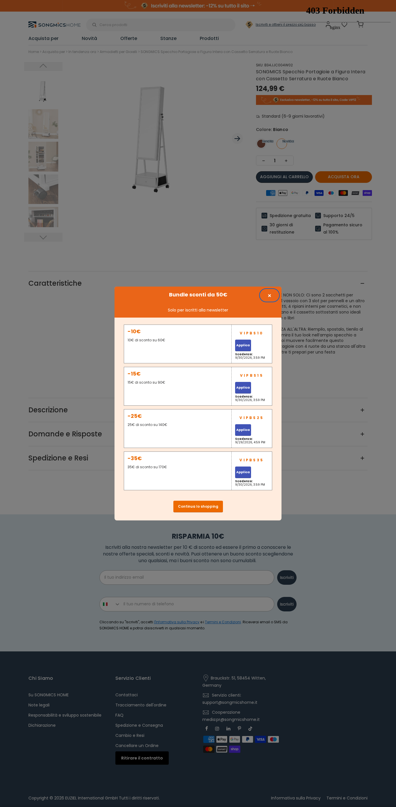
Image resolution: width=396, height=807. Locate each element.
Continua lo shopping (198, 506)
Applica (243, 345)
